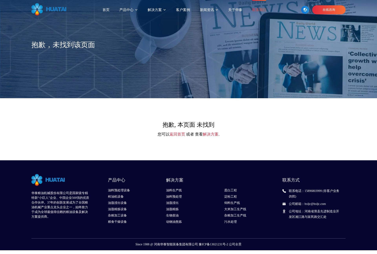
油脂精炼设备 (117, 209)
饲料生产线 (232, 202)
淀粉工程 (230, 196)
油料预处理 (174, 196)
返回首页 (177, 134)
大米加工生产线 (235, 209)
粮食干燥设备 (117, 221)
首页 (106, 10)
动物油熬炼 (174, 221)
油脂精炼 (172, 209)
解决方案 (155, 10)
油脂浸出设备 (117, 202)
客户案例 (183, 10)
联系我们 (259, 10)
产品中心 (126, 10)
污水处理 (230, 221)
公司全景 (235, 244)
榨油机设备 (116, 196)
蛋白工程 (230, 190)
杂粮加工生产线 (235, 215)
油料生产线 (174, 190)
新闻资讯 (207, 10)
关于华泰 (235, 10)
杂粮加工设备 (117, 215)
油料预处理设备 (119, 190)
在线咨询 (329, 9)
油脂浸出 (172, 202)
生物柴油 (172, 215)
